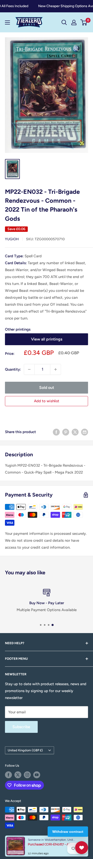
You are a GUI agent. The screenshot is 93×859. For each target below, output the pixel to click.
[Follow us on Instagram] (27, 774)
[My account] (73, 22)
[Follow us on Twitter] (17, 774)
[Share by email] (84, 432)
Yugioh (12, 239)
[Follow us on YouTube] (36, 774)
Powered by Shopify (20, 848)
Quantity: (13, 369)
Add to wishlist (46, 401)
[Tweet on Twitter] (75, 432)
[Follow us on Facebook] (8, 774)
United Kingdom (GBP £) (25, 750)
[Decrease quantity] (29, 369)
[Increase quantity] (55, 369)
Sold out (46, 387)
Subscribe (21, 726)
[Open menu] (7, 22)
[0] (84, 22)
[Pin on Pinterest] (65, 432)
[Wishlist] (81, 847)
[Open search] (64, 22)
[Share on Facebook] (56, 432)
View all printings (46, 339)
